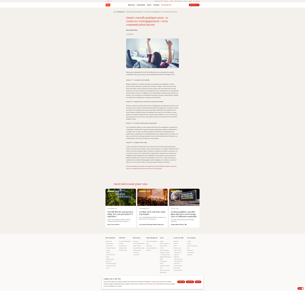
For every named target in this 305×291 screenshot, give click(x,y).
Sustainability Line (178, 265)
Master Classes (137, 245)
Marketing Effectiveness (165, 256)
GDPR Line (176, 256)
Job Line (171, 1)
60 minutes (136, 252)
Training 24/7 (136, 254)
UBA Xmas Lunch (123, 250)
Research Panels (110, 259)
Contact (185, 1)
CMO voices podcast (111, 263)
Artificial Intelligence (165, 243)
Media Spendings (178, 261)
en (111, 1)
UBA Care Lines (178, 1)
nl (106, 1)
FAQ (188, 247)
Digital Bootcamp (137, 250)
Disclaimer (189, 254)
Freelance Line (177, 252)
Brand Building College (138, 247)
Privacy (161, 263)
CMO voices (108, 261)
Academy (156, 5)
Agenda (190, 1)
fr (108, 1)
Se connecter (196, 1)
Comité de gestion (178, 270)
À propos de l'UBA (158, 1)
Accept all (181, 281)
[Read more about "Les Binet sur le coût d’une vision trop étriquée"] (152, 208)
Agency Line (177, 263)
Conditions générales (192, 245)
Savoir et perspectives (151, 247)
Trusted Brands (163, 261)
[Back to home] (108, 5)
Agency (162, 241)
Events (149, 5)
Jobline (175, 245)
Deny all (198, 281)
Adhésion (166, 1)
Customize (190, 281)
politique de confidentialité (155, 284)
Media (107, 256)
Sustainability (163, 272)
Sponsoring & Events (165, 270)
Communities (141, 5)
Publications (149, 245)
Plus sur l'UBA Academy (138, 243)
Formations (135, 241)
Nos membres (177, 267)
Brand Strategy (163, 245)
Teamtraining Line (178, 259)
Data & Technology (110, 254)
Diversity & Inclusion (164, 252)
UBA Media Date (123, 247)
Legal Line (176, 254)
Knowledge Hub (166, 5)
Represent (131, 5)
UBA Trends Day (122, 245)
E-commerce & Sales (165, 254)
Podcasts (148, 250)
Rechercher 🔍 (194, 4)
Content (108, 252)
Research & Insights (164, 265)
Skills (161, 267)
